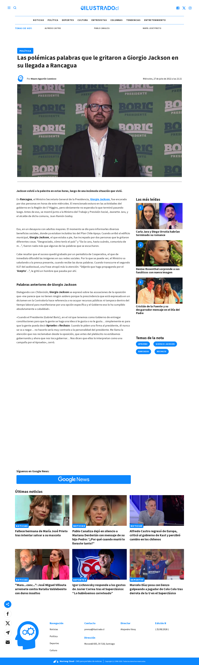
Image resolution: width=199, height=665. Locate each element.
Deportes (68, 20)
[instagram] (190, 8)
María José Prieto (140, 28)
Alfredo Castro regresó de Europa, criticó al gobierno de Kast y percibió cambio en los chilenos (155, 535)
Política (53, 20)
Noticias (38, 20)
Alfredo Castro (40, 28)
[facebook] (177, 8)
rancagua (143, 351)
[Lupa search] (15, 8)
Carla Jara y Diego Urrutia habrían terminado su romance (158, 233)
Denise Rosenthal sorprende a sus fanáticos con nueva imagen (158, 270)
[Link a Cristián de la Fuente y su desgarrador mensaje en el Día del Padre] (159, 291)
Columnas (116, 20)
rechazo (161, 351)
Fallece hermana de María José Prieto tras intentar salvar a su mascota (41, 533)
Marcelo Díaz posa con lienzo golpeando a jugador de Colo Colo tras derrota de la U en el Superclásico (156, 589)
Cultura (83, 20)
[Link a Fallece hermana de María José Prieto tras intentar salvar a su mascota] (42, 510)
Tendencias (133, 20)
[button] (7, 613)
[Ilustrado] (99, 8)
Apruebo (143, 344)
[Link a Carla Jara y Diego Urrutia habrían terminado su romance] (159, 216)
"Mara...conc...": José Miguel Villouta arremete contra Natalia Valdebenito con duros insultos (41, 589)
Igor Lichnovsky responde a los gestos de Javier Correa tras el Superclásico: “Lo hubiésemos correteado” (99, 589)
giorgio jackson (165, 344)
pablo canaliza (89, 28)
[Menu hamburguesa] (9, 8)
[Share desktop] (7, 604)
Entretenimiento (155, 20)
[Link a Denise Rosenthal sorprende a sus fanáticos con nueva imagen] (159, 253)
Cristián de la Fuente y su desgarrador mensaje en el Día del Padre (158, 309)
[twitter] (184, 8)
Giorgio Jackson (100, 199)
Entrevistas (99, 20)
